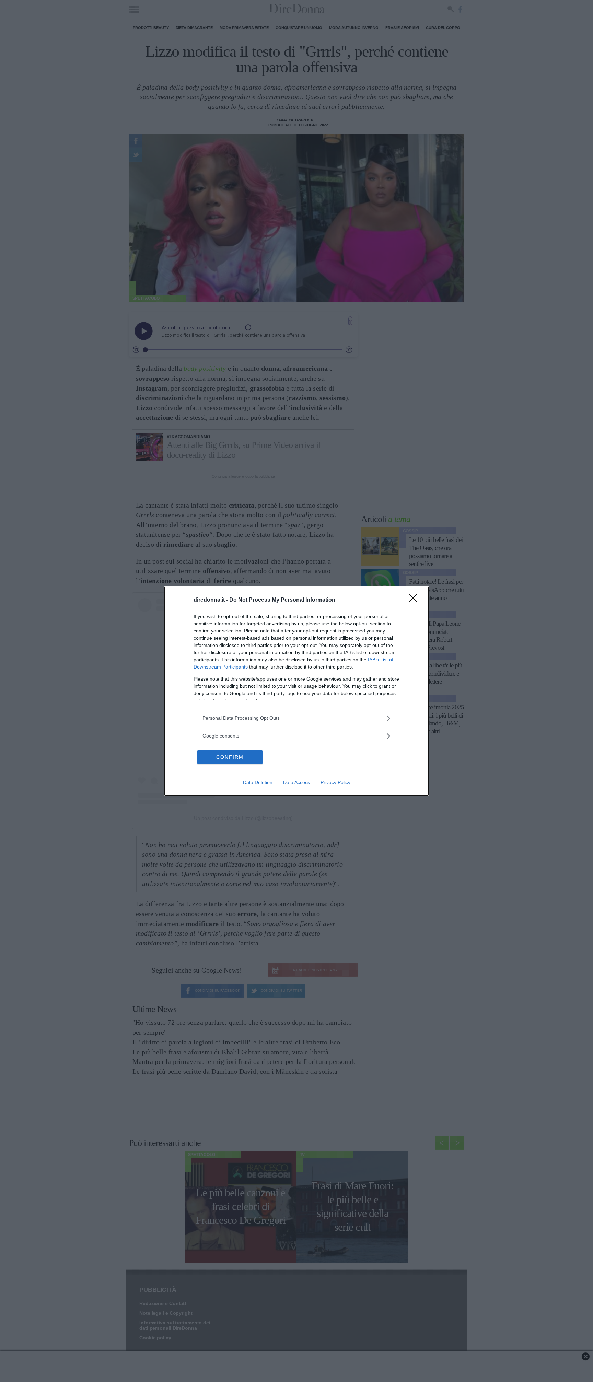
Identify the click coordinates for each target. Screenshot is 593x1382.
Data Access (296, 782)
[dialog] (296, 691)
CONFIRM (230, 757)
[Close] (415, 600)
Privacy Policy (335, 782)
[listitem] (296, 718)
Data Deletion (257, 782)
